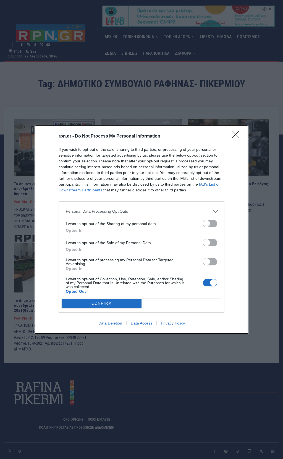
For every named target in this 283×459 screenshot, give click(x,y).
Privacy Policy (173, 323)
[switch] (210, 223)
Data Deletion (110, 323)
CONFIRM (101, 303)
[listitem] (141, 211)
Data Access (141, 323)
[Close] (237, 136)
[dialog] (141, 230)
